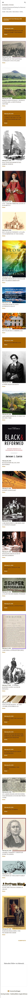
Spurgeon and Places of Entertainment (11, 554)
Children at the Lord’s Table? (13, 876)
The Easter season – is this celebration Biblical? (12, 705)
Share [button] (5, 34)
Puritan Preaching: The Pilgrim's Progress (11, 932)
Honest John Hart (9, 490)
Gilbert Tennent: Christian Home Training (12, 853)
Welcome (9, 11)
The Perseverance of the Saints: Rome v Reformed (13, 31)
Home (3, 11)
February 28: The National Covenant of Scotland (12, 60)
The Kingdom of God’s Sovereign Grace (10, 305)
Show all (6, 20)
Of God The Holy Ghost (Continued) (12, 752)
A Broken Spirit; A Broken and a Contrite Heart (13, 524)
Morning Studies (8, 5)
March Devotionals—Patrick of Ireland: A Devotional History (13, 102)
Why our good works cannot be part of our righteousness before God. (12, 118)
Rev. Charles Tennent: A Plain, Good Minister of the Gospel (13, 233)
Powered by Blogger (15, 991)
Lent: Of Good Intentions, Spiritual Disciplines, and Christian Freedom (14, 735)
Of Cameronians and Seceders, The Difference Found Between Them (13, 795)
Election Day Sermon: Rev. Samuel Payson (11, 163)
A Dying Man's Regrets (10, 384)
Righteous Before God (12, 342)
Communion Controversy (14, 606)
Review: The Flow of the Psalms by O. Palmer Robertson (13, 279)
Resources (15, 11)
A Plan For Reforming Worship (13, 594)
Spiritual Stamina (11, 809)
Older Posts (22, 940)
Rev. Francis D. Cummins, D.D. (12, 331)
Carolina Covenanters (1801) (13, 650)
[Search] (25, 2)
